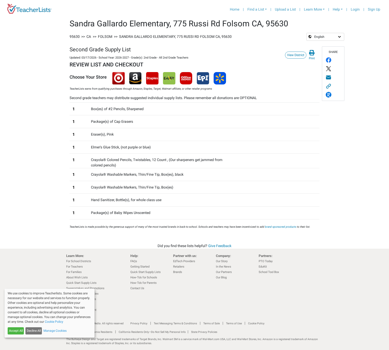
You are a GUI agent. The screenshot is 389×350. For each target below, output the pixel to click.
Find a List (255, 9)
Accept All (16, 330)
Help (336, 9)
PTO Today (266, 261)
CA (88, 36)
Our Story (222, 261)
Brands (177, 272)
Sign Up (374, 9)
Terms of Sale (211, 323)
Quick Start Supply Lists (81, 282)
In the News (223, 266)
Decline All (34, 330)
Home (234, 9)
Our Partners (224, 272)
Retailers (178, 266)
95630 (75, 36)
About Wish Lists (77, 277)
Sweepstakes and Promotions (85, 288)
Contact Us (137, 288)
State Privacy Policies (204, 332)
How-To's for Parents (143, 282)
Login (355, 9)
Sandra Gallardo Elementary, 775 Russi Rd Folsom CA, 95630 (175, 36)
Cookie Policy (256, 323)
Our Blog (221, 277)
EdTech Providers (184, 261)
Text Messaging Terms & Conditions (175, 323)
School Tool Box (269, 272)
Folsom (105, 36)
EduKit (263, 266)
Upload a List (285, 9)
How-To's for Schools (143, 277)
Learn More (313, 9)
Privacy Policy (138, 323)
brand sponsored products (280, 226)
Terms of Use (234, 323)
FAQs (133, 261)
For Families (74, 272)
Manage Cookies (55, 330)
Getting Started (139, 266)
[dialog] (50, 313)
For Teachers (74, 266)
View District (295, 55)
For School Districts (78, 261)
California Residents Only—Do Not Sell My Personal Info (152, 332)
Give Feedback (219, 246)
